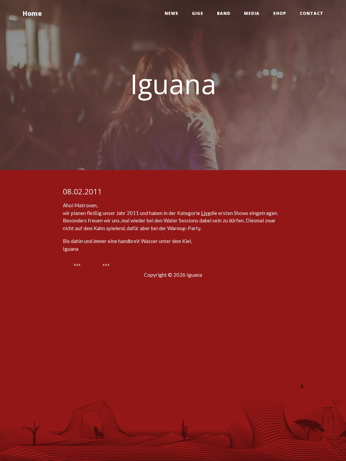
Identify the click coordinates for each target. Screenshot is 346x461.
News (171, 13)
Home (32, 13)
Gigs (197, 13)
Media (252, 13)
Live (206, 213)
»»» (105, 264)
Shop (279, 13)
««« (77, 264)
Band (223, 13)
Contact (311, 13)
